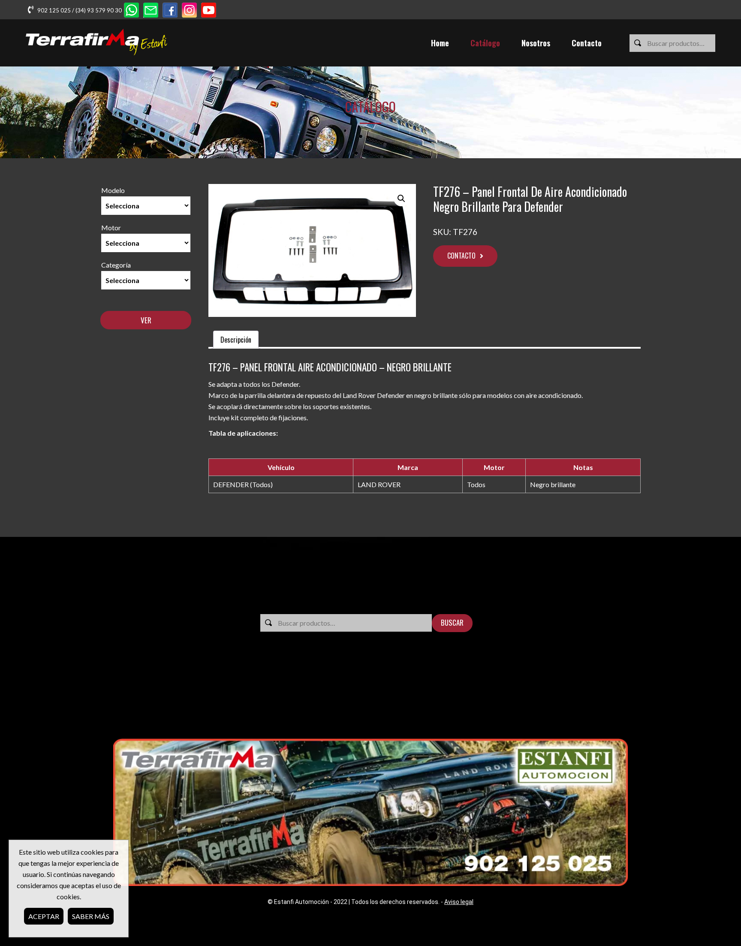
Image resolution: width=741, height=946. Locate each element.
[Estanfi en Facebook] (170, 11)
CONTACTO (461, 255)
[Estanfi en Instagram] (189, 11)
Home (440, 42)
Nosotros (535, 42)
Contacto (587, 42)
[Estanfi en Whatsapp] (131, 11)
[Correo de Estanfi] (150, 11)
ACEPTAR (43, 916)
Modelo (113, 190)
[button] (401, 198)
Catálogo (485, 42)
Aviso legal (458, 901)
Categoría (116, 265)
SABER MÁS (90, 916)
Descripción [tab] (235, 339)
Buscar (452, 622)
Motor (111, 227)
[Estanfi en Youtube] (208, 11)
